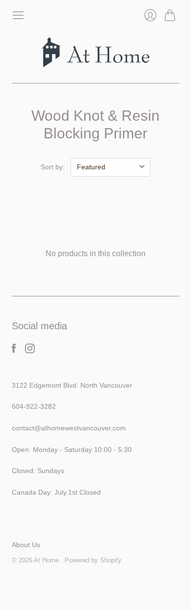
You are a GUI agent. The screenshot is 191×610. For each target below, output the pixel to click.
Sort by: (53, 167)
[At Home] (95, 52)
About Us (26, 545)
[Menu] (18, 15)
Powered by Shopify (93, 560)
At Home (47, 560)
